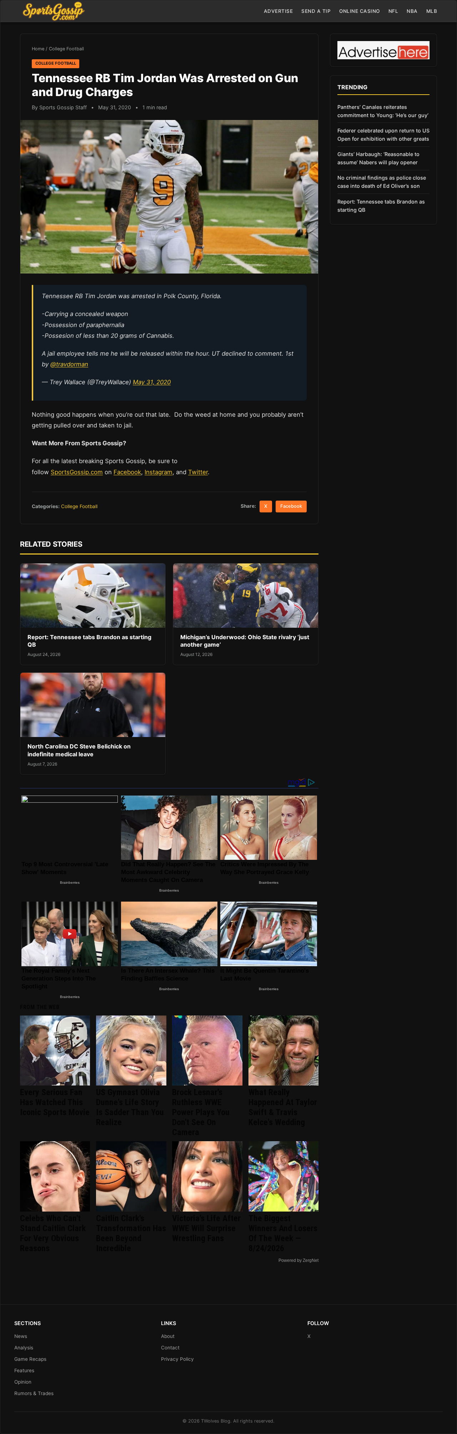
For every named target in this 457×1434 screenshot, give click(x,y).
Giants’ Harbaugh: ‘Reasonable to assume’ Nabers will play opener (378, 158)
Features (24, 1370)
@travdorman (69, 364)
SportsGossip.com (77, 472)
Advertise (278, 11)
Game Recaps (30, 1359)
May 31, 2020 (152, 382)
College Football (66, 48)
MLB (431, 11)
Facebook (127, 472)
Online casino (359, 11)
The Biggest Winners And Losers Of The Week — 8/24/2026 (282, 1233)
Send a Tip (316, 11)
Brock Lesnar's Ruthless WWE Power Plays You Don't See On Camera (201, 1112)
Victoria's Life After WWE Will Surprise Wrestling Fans (206, 1228)
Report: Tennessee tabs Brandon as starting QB (381, 206)
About (168, 1336)
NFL (393, 11)
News (20, 1336)
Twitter (198, 472)
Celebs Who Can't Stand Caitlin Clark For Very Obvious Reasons (53, 1233)
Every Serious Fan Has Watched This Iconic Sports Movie (55, 1102)
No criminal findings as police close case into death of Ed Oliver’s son (381, 182)
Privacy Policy (177, 1359)
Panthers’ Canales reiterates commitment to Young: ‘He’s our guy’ (382, 111)
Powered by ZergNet (298, 1260)
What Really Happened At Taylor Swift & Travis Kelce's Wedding (282, 1107)
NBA (412, 11)
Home (38, 48)
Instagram (158, 472)
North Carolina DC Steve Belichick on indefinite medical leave (79, 750)
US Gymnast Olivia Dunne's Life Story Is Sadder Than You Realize (130, 1107)
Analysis (23, 1347)
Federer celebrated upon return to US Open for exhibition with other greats (383, 134)
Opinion (22, 1382)
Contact (170, 1347)
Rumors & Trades (34, 1393)
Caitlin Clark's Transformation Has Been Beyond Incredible (131, 1233)
